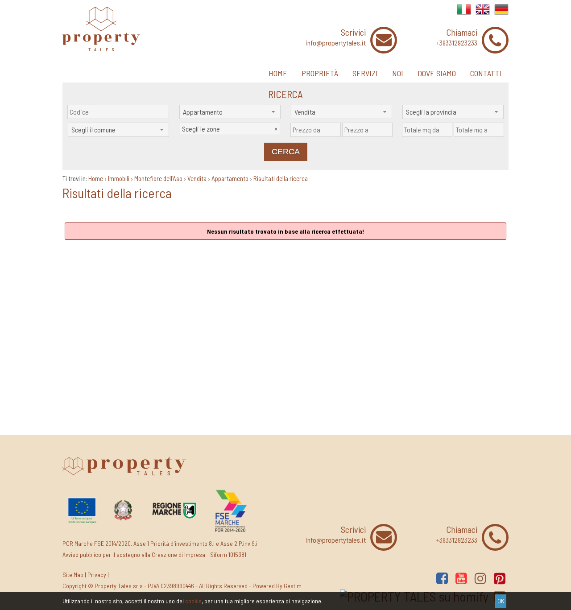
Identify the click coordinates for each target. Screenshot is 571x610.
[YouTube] (461, 578)
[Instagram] (480, 578)
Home (278, 73)
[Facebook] (442, 578)
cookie (193, 601)
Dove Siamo (437, 73)
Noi (397, 73)
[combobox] (230, 112)
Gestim (293, 585)
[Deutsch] (501, 14)
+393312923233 (456, 42)
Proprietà (320, 73)
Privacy (96, 574)
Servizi (365, 73)
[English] (483, 14)
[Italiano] (464, 14)
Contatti (486, 73)
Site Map (72, 574)
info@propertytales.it (336, 42)
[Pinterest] (500, 578)
